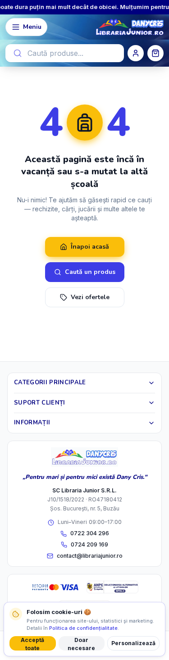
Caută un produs (90, 272)
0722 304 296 (89, 533)
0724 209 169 (89, 544)
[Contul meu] (136, 53)
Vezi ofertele (90, 297)
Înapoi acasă (90, 246)
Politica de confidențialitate (83, 628)
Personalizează (133, 643)
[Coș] (155, 53)
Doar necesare (81, 644)
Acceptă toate (32, 644)
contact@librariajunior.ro (90, 555)
